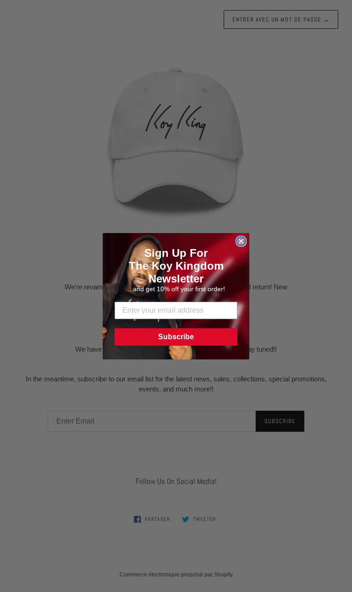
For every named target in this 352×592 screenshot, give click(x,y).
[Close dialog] (241, 241)
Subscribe (176, 337)
